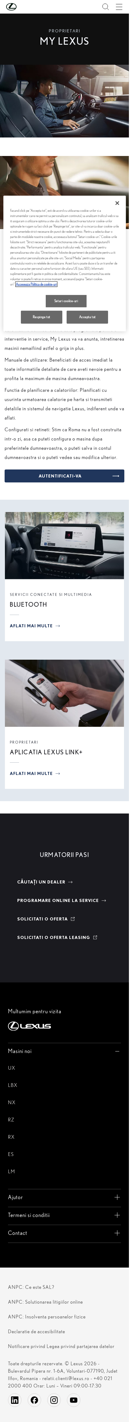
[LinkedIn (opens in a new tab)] (14, 1400)
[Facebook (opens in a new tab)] (34, 1400)
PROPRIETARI (24, 742)
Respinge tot (41, 317)
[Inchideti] (117, 203)
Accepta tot (87, 317)
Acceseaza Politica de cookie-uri (36, 284)
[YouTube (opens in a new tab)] (73, 1400)
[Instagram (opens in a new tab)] (54, 1400)
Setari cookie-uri (66, 301)
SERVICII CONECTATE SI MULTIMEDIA (51, 594)
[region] (64, 263)
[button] (23, 6)
